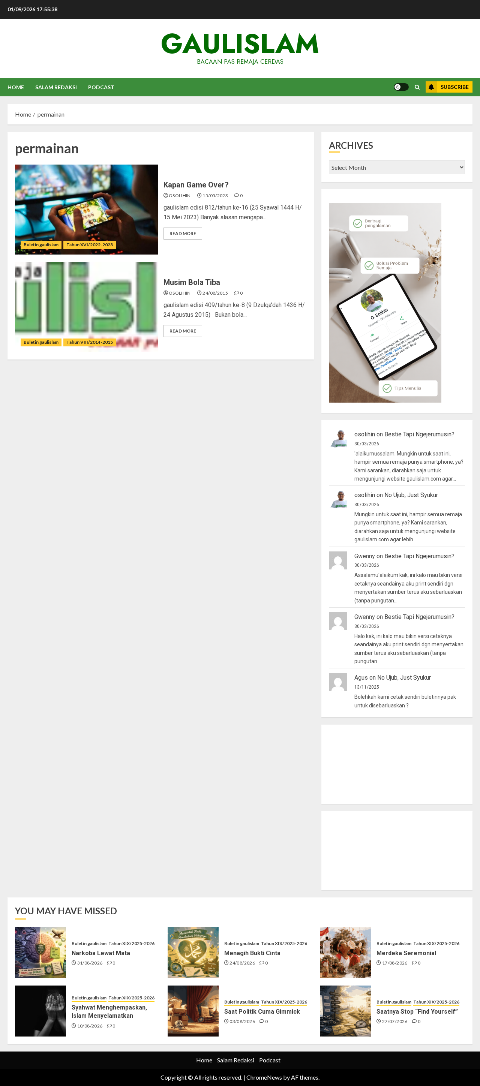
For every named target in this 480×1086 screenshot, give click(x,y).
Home (16, 87)
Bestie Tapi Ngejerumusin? (419, 434)
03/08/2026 (242, 1021)
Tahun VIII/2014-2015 (89, 342)
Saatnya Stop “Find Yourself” (417, 1011)
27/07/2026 (395, 1021)
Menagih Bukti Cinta (252, 953)
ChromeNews (264, 1077)
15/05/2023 (215, 195)
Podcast (101, 87)
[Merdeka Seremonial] (345, 952)
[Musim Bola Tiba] (86, 307)
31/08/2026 (90, 963)
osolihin (180, 195)
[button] (417, 87)
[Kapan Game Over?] (86, 210)
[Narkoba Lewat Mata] (40, 952)
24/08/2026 (242, 963)
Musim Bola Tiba (192, 282)
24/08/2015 (215, 293)
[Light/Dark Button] (401, 87)
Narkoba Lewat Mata (101, 953)
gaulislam (240, 43)
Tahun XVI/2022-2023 (89, 244)
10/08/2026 (90, 1026)
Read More (183, 233)
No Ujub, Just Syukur (411, 495)
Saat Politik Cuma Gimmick (262, 1011)
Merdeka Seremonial (406, 953)
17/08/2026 (395, 963)
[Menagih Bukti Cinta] (193, 952)
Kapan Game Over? (196, 184)
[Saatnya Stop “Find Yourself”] (345, 1011)
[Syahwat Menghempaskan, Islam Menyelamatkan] (40, 1011)
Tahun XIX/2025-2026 (131, 943)
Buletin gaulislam (41, 244)
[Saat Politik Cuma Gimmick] (193, 1011)
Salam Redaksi (56, 87)
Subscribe (455, 87)
